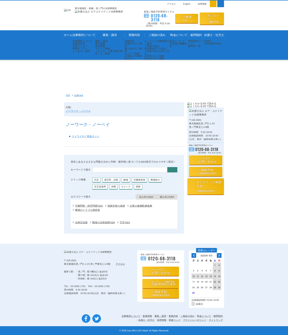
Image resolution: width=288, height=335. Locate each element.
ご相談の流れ (157, 35)
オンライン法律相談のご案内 (156, 42)
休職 (113, 186)
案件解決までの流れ (155, 48)
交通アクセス (80, 46)
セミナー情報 (132, 53)
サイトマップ (216, 320)
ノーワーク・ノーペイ (78, 111)
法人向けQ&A (146, 197)
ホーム (68, 35)
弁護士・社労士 (214, 35)
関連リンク (174, 320)
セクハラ (125, 186)
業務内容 (134, 35)
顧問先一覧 (194, 46)
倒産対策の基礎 (116, 206)
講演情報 (100, 46)
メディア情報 (102, 48)
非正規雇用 (100, 186)
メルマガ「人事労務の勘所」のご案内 (109, 52)
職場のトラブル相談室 (87, 210)
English (186, 4)
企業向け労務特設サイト (133, 57)
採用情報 (202, 4)
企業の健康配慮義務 (141, 206)
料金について (178, 35)
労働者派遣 (139, 179)
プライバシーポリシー (194, 320)
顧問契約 (196, 35)
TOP (68, 95)
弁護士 (208, 41)
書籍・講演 (110, 35)
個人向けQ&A (167, 197)
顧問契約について (195, 42)
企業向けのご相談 (133, 44)
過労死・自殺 (111, 179)
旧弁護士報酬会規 (178, 44)
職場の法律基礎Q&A (103, 222)
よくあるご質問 (81, 51)
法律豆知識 (81, 222)
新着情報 (147, 316)
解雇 (126, 179)
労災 (96, 179)
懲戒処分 (155, 179)
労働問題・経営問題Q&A (89, 206)
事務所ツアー (80, 48)
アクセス (171, 4)
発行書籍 (100, 43)
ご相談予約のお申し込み (156, 52)
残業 (138, 186)
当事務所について (83, 35)
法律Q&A (78, 95)
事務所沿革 (78, 43)
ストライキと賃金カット (85, 136)
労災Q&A (125, 222)
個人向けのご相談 (133, 49)
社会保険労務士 (213, 43)
